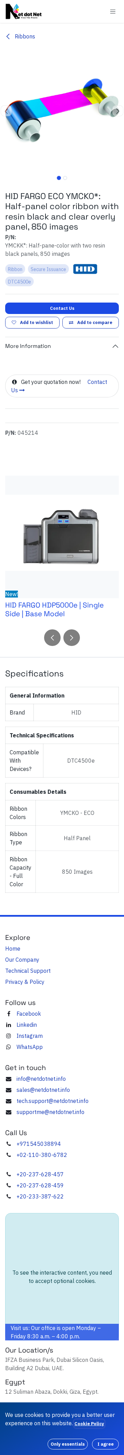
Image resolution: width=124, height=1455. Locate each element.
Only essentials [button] (68, 1444)
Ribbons (24, 36)
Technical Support (28, 970)
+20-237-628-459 (40, 1185)
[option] (62, 549)
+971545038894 (39, 1143)
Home (12, 948)
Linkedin (27, 1024)
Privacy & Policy (24, 981)
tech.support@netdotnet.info (53, 1100)
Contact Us (62, 308)
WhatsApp (30, 1046)
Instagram (30, 1035)
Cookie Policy (89, 1424)
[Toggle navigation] (113, 11)
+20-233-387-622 (40, 1196)
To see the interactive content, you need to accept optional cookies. (62, 1276)
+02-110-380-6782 (42, 1154)
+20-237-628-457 (40, 1174)
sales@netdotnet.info (43, 1089)
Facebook (29, 1013)
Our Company (22, 959)
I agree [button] (105, 1444)
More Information (28, 346)
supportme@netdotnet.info (50, 1111)
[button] (6, 110)
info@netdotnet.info (41, 1078)
